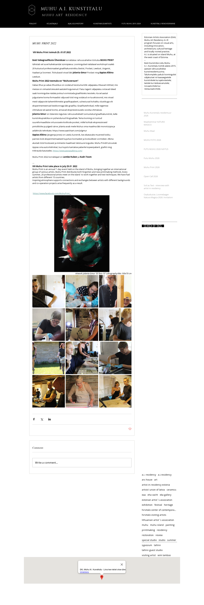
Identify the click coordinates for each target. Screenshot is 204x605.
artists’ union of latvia (153, 489)
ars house (147, 479)
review (159, 535)
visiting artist (149, 555)
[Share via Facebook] (33, 419)
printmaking (148, 530)
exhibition (147, 504)
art (155, 479)
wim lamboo (164, 555)
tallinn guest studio (152, 550)
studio (162, 540)
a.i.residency (164, 474)
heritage (168, 504)
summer (171, 540)
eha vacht (153, 494)
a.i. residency (149, 474)
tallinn (157, 545)
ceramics (171, 489)
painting (170, 524)
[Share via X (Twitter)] (41, 419)
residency (162, 530)
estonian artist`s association (157, 499)
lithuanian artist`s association (158, 519)
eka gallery (165, 494)
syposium (147, 545)
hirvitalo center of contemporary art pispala (159, 509)
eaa (144, 494)
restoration (148, 535)
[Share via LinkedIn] (49, 419)
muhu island (157, 524)
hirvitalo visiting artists (154, 514)
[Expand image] (48, 291)
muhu (145, 524)
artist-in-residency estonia (156, 484)
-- (145, 60)
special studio (149, 540)
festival (158, 504)
